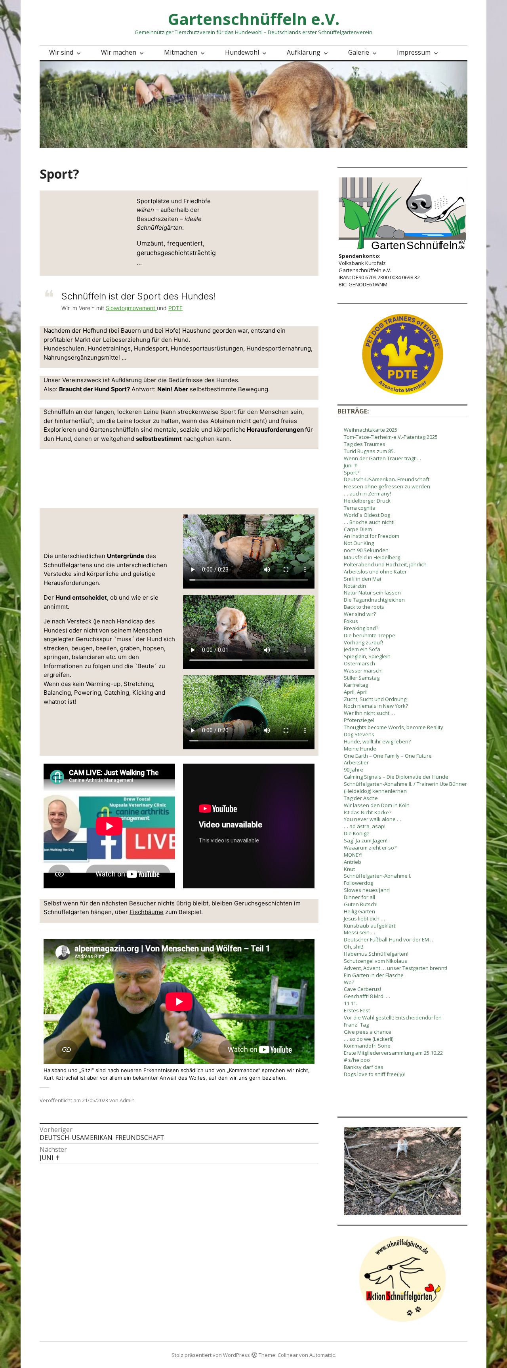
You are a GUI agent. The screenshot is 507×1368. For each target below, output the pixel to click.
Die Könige (357, 833)
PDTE (175, 308)
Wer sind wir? (360, 613)
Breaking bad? (361, 628)
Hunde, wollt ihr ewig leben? (377, 741)
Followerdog (358, 882)
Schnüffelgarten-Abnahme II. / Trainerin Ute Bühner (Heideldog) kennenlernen (405, 787)
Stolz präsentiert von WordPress (211, 1354)
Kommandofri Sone (367, 1045)
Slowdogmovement (131, 308)
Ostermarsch (359, 663)
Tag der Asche (361, 798)
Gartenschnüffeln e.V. (253, 19)
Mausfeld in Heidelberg (372, 557)
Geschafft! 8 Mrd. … (367, 996)
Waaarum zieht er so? (370, 847)
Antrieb (352, 861)
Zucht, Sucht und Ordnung (375, 699)
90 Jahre (353, 769)
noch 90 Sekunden (366, 550)
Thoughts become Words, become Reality (393, 727)
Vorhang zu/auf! (363, 642)
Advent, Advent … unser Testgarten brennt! (395, 968)
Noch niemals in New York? (376, 705)
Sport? (351, 472)
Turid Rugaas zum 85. (369, 451)
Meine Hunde (360, 748)
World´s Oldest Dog (367, 514)
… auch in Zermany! (367, 493)
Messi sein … (359, 932)
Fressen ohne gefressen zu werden (387, 486)
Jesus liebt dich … (364, 918)
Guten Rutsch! (360, 904)
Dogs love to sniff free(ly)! (374, 1074)
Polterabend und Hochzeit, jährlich (385, 564)
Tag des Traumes (364, 444)
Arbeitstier (356, 762)
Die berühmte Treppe (369, 635)
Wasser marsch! (363, 670)
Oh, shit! (353, 946)
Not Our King (359, 543)
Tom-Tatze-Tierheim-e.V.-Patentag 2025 (391, 436)
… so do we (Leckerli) (368, 1038)
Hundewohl (242, 52)
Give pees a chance (367, 1031)
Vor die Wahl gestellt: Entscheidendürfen (393, 1017)
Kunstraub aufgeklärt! (370, 925)
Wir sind (61, 52)
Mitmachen (180, 52)
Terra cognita (359, 507)
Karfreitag (356, 684)
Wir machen (118, 52)
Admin (127, 1100)
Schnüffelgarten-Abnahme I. (377, 875)
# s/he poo (357, 1059)
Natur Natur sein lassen (372, 592)
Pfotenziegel (359, 720)
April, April (356, 691)
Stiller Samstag (361, 677)
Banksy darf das (363, 1067)
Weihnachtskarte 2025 (370, 429)
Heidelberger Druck (367, 500)
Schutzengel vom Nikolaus (375, 960)
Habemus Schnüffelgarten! (376, 953)
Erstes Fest (357, 1010)
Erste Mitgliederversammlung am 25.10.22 (393, 1052)
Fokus (351, 621)
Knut (349, 869)
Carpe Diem (358, 529)
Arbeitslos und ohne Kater (375, 571)
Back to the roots (364, 606)
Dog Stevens (359, 734)
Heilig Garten (359, 911)
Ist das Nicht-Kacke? (367, 812)
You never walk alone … (372, 819)
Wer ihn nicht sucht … (369, 712)
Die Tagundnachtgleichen (374, 599)
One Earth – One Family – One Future (388, 755)
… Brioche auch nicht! (369, 522)
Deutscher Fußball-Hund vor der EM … (389, 939)
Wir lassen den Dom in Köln (377, 805)
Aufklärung (303, 52)
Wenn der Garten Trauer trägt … (382, 458)
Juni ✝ (351, 465)
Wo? (349, 982)
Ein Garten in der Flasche (374, 975)
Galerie (358, 52)
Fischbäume (147, 912)
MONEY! (353, 854)
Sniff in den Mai (362, 578)
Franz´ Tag (356, 1024)
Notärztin (355, 585)
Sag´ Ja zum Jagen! (365, 840)
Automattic (322, 1354)
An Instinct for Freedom (371, 535)
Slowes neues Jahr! (367, 890)
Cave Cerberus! (362, 989)
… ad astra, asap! (364, 826)
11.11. (350, 1003)
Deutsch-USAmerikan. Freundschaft (386, 479)
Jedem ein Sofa (362, 649)
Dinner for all (359, 897)
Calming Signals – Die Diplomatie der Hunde (396, 776)
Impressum (414, 52)
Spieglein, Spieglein (367, 656)
